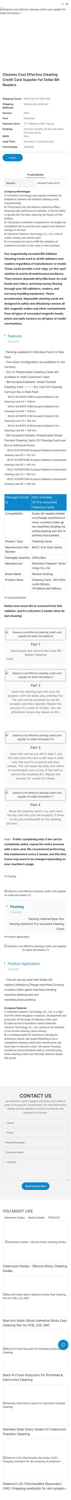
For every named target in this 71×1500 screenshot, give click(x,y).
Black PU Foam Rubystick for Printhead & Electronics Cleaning (33, 1377)
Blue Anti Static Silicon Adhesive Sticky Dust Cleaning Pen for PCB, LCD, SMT (35, 1323)
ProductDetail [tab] (35, 174)
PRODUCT (54, 1217)
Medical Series (36, 1217)
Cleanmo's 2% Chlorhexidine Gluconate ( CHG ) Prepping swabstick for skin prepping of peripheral (35, 1486)
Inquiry (13, 157)
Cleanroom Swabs (14, 1217)
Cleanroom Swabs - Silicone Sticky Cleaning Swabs (35, 1268)
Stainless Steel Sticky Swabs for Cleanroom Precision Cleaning (34, 1432)
